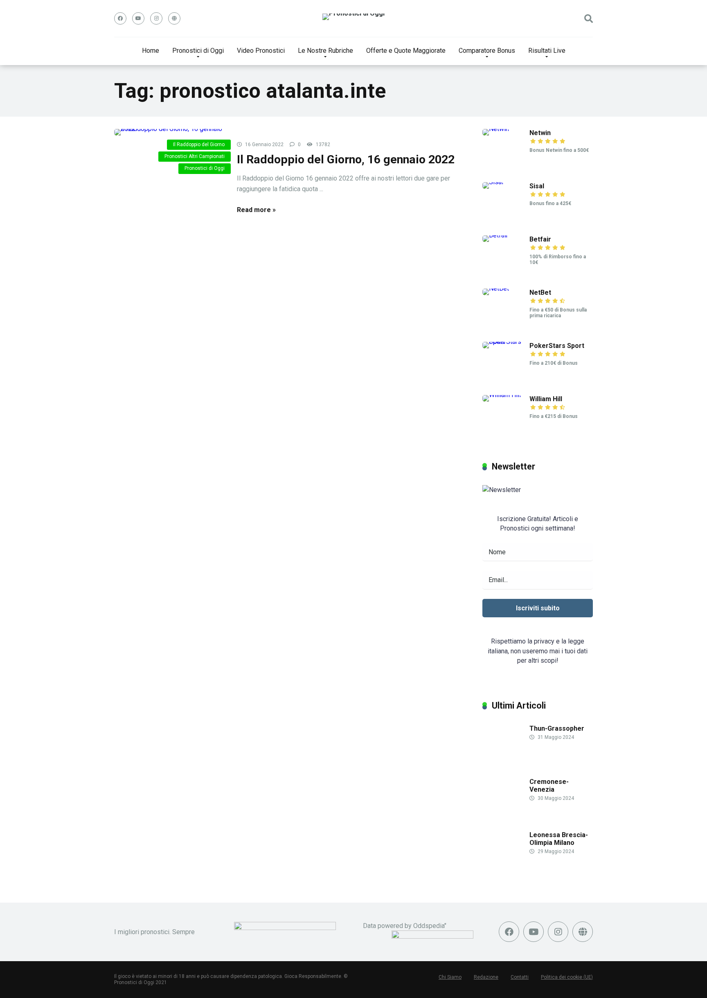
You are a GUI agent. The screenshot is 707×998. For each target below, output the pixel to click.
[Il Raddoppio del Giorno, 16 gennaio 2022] (169, 132)
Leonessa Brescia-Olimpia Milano (558, 839)
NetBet (540, 292)
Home (150, 50)
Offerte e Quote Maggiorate (406, 50)
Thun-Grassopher (556, 728)
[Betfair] (495, 235)
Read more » (256, 210)
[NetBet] (495, 288)
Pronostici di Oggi (198, 50)
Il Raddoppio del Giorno (199, 144)
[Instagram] (156, 18)
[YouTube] (138, 18)
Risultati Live (546, 50)
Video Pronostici (261, 50)
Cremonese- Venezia (549, 785)
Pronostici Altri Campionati (194, 156)
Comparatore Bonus (487, 50)
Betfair (540, 239)
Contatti (520, 977)
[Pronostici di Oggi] (353, 17)
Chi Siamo (450, 977)
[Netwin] (495, 129)
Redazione (486, 977)
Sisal (536, 186)
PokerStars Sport (556, 346)
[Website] (174, 18)
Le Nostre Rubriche (325, 50)
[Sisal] (492, 182)
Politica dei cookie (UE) (567, 977)
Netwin (540, 133)
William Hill (545, 399)
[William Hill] (501, 395)
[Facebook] (120, 18)
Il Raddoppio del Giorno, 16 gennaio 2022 (346, 159)
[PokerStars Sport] (505, 341)
